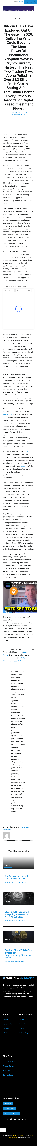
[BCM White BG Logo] (18, 2)
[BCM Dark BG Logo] (18, 978)
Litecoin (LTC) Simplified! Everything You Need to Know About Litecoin (17, 914)
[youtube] (15, 1119)
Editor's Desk (22, 882)
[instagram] (11, 1119)
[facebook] (4, 1119)
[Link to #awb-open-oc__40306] (5, 2)
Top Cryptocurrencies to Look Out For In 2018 (17, 877)
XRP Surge (7, 414)
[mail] (26, 1119)
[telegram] (22, 1119)
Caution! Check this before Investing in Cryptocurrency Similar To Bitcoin (18, 954)
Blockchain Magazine (19, 1135)
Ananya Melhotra (19, 114)
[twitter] (7, 1119)
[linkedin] (19, 1119)
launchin (24, 466)
